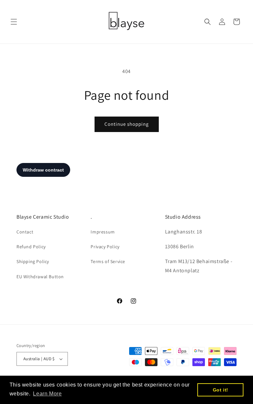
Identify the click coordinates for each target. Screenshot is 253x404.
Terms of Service (108, 261)
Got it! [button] (220, 389)
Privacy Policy (105, 247)
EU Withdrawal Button (40, 277)
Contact (24, 232)
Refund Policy (31, 247)
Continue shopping (126, 124)
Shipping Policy (32, 261)
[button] (14, 21)
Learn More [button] (47, 393)
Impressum (103, 232)
